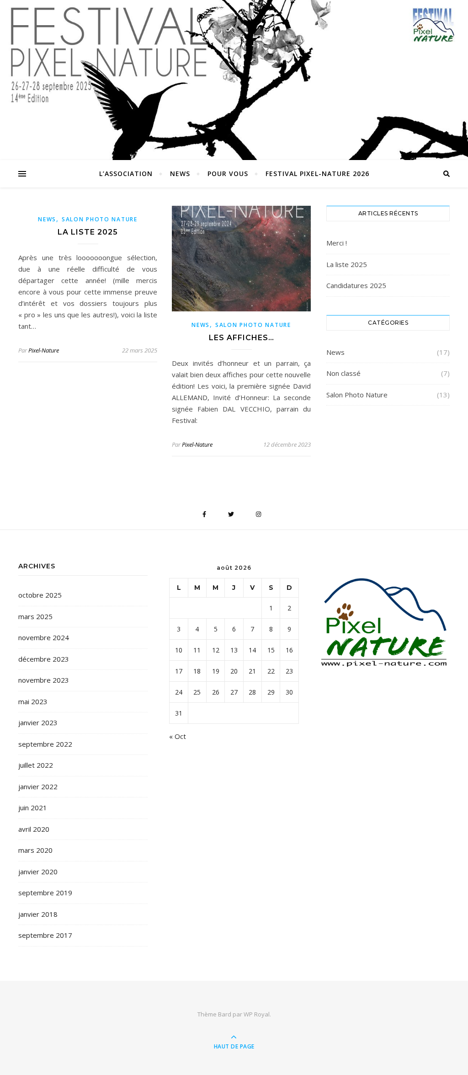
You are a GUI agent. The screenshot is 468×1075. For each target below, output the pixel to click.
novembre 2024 (43, 637)
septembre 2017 (45, 935)
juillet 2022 (35, 765)
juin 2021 (32, 807)
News (180, 173)
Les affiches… (241, 337)
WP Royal (257, 1014)
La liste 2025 (88, 232)
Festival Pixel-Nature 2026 (317, 173)
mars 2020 (35, 850)
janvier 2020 (38, 871)
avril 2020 (33, 829)
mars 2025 (35, 616)
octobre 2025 (40, 594)
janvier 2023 (38, 722)
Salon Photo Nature (100, 219)
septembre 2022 (45, 744)
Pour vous (227, 173)
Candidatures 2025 (356, 285)
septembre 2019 (45, 892)
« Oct (177, 736)
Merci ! (336, 242)
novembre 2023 (43, 680)
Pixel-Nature (43, 350)
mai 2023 (33, 701)
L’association (126, 173)
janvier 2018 (38, 914)
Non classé (343, 373)
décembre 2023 (43, 658)
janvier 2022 (38, 786)
